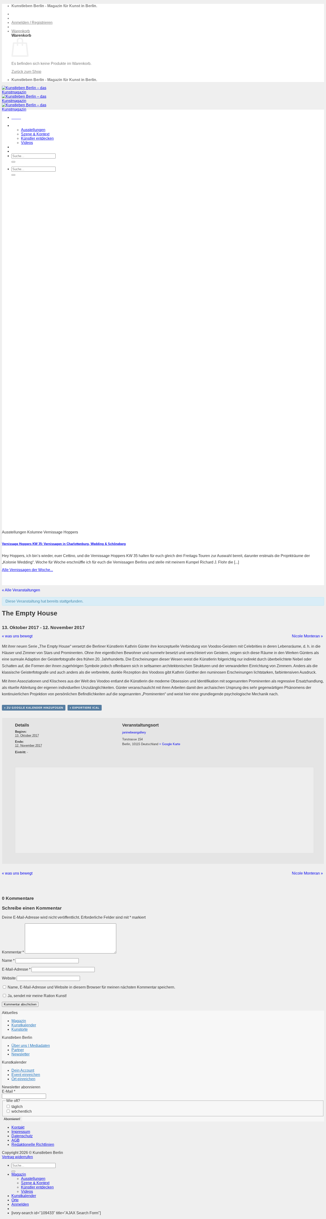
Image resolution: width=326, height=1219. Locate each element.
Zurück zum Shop (26, 72)
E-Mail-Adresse (16, 969)
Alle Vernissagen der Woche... (27, 570)
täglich (17, 1107)
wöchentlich (21, 1111)
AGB (15, 1140)
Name (8, 960)
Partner (17, 1050)
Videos (27, 143)
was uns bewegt (17, 636)
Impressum (20, 1132)
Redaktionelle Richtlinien (32, 1144)
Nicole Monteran (307, 636)
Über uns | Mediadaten (30, 1046)
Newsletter (20, 1054)
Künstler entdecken (37, 138)
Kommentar (13, 952)
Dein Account (22, 1070)
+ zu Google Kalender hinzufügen (33, 707)
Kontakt (17, 1127)
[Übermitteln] (13, 162)
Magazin (18, 125)
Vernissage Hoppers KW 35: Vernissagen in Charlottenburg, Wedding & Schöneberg (64, 544)
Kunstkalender (23, 147)
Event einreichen (25, 1075)
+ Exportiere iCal (85, 707)
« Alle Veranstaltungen (21, 590)
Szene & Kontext (35, 134)
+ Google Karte (169, 744)
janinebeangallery (134, 732)
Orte (15, 151)
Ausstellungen (33, 130)
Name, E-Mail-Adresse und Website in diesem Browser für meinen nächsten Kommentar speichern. (91, 987)
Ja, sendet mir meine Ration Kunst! (37, 996)
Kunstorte (19, 1029)
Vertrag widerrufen (17, 1157)
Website (9, 978)
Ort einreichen (23, 1079)
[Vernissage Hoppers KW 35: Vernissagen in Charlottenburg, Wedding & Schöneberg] (131, 527)
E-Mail (8, 1091)
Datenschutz (22, 1136)
